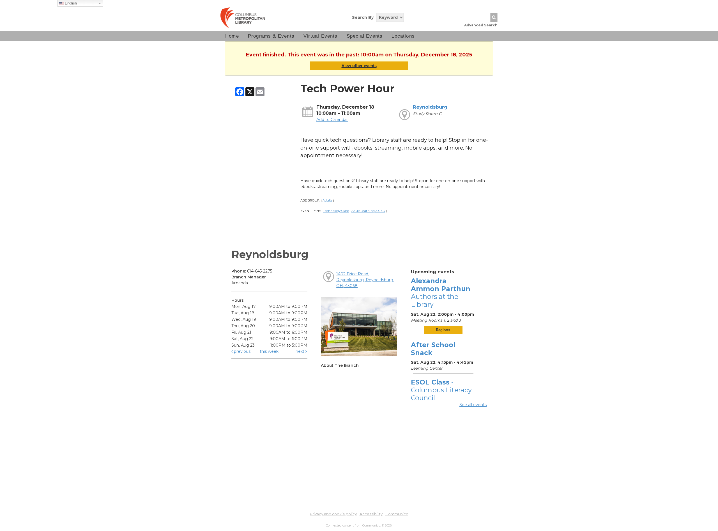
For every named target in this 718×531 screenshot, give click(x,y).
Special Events (365, 36)
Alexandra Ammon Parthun (442, 293)
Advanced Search (481, 25)
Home (232, 36)
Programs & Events (271, 36)
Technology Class (336, 211)
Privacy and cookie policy (333, 514)
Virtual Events (320, 36)
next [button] (300, 351)
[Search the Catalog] (494, 17)
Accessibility (371, 514)
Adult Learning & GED (368, 211)
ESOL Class (441, 390)
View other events (359, 65)
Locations (403, 36)
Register (443, 330)
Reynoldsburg (430, 107)
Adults (327, 200)
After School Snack (433, 349)
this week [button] (269, 351)
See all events (473, 404)
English (70, 3)
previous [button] (241, 351)
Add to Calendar (332, 119)
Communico (396, 514)
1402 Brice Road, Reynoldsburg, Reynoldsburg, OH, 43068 (365, 279)
